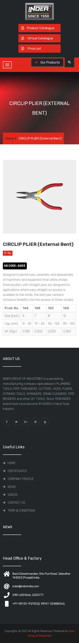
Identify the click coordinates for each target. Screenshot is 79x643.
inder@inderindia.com (25, 586)
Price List (34, 48)
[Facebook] (7, 422)
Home (9, 138)
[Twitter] (16, 422)
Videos (13, 495)
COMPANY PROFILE (21, 479)
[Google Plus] (26, 422)
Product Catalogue (40, 28)
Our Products (50, 62)
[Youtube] (45, 422)
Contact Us (16, 502)
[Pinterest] (35, 422)
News (12, 487)
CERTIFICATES (17, 471)
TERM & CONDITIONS (21, 510)
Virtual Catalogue (40, 38)
